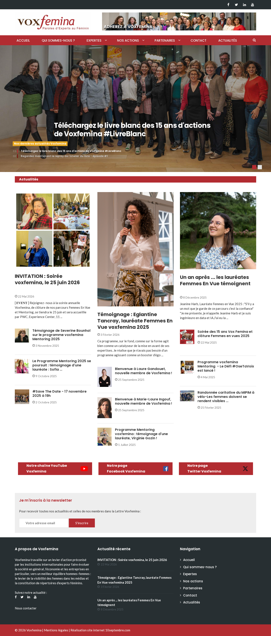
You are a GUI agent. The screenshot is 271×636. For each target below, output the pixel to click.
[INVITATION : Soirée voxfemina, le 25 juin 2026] (53, 230)
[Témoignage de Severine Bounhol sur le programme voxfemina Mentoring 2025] (22, 335)
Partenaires (165, 40)
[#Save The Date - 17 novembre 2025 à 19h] (22, 396)
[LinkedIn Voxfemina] (244, 4)
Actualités (227, 40)
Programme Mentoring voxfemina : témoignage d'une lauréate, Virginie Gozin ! (141, 434)
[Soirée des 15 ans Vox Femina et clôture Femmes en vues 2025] (187, 336)
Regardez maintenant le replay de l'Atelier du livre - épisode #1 (64, 156)
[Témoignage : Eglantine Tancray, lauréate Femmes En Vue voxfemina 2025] (135, 249)
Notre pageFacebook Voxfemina (126, 468)
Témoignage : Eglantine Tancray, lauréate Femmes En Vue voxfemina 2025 (135, 320)
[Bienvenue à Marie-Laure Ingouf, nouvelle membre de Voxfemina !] (104, 407)
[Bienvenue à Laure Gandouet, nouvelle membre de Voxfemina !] (104, 376)
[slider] (135, 108)
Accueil (23, 40)
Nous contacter (26, 608)
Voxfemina (33, 630)
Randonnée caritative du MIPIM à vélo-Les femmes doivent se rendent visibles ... (226, 396)
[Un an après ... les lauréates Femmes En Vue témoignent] (218, 230)
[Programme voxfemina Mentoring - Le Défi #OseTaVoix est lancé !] (187, 367)
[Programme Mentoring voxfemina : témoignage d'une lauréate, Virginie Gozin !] (104, 436)
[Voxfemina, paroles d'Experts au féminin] (53, 21)
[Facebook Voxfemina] (228, 4)
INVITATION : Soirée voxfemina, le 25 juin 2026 (47, 279)
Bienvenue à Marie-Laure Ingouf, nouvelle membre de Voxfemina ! (143, 401)
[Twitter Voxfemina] (236, 4)
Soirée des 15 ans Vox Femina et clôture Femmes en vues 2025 (225, 333)
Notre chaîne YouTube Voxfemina (46, 468)
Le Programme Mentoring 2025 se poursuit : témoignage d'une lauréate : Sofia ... (61, 365)
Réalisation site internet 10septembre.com (100, 630)
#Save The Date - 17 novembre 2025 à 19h (59, 393)
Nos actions (128, 40)
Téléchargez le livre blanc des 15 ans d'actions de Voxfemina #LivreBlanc (132, 129)
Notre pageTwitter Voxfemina (204, 468)
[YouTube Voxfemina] (252, 4)
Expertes (94, 40)
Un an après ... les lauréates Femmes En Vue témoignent (215, 280)
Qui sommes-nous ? (58, 40)
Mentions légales (56, 630)
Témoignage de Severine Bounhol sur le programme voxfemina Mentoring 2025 (61, 334)
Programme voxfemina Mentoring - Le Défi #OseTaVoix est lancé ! (226, 366)
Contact (198, 40)
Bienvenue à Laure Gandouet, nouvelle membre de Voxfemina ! (143, 370)
